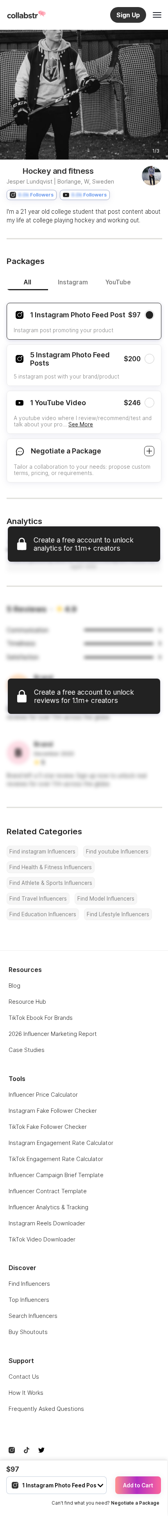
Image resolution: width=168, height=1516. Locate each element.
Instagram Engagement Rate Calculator (61, 1142)
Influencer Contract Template (48, 1191)
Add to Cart (138, 1485)
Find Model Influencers (105, 898)
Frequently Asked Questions (46, 1408)
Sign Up (128, 15)
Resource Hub (27, 1001)
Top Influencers (29, 1299)
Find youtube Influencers (117, 851)
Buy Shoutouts (28, 1332)
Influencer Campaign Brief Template (56, 1175)
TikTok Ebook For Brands (41, 1017)
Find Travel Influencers (38, 898)
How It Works (26, 1392)
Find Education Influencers (42, 914)
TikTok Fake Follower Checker (48, 1126)
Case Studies (27, 1049)
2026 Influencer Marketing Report (53, 1033)
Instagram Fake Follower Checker (53, 1110)
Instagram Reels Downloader (47, 1223)
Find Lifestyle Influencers (118, 914)
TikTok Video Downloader (42, 1239)
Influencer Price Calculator (43, 1094)
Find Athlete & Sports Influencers (50, 883)
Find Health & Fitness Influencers (50, 867)
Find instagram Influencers (42, 851)
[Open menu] (157, 15)
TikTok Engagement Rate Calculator (56, 1159)
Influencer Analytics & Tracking (48, 1207)
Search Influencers (33, 1315)
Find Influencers (29, 1283)
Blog (14, 985)
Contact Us (24, 1376)
